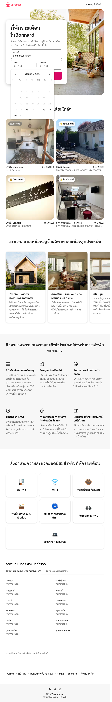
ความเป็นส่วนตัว (50, 697)
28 (44, 109)
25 (27, 109)
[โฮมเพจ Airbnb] (13, 4)
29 (49, 109)
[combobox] (36, 55)
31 (21, 115)
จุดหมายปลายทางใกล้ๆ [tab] (57, 571)
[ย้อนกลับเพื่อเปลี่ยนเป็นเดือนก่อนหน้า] (16, 74)
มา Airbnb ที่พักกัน (92, 4)
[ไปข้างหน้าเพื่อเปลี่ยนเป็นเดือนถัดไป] (49, 74)
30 (15, 115)
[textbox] (23, 66)
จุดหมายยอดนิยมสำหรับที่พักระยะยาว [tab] (23, 571)
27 (38, 109)
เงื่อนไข (64, 697)
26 (32, 109)
